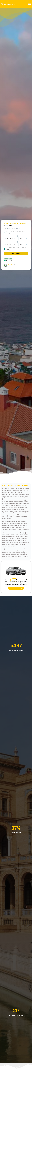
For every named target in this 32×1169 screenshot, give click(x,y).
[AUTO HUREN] (16, 1163)
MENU (23, 1165)
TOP (9, 1165)
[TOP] (9, 1163)
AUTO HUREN (16, 1165)
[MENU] (23, 1163)
